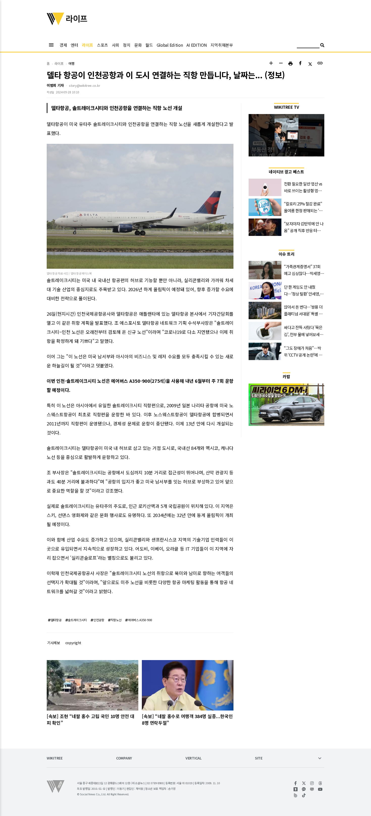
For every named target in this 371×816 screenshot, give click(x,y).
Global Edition (170, 45)
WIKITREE (55, 758)
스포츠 (102, 45)
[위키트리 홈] (55, 23)
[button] (271, 63)
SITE (258, 758)
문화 (138, 45)
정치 (126, 45)
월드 (149, 45)
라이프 (87, 45)
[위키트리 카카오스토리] (296, 789)
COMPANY (124, 758)
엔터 (74, 45)
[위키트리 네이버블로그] (312, 789)
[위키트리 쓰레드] (320, 783)
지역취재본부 (221, 45)
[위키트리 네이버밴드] (296, 795)
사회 (115, 45)
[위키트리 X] (304, 783)
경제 (63, 45)
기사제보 (53, 642)
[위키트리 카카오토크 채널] (304, 789)
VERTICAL (194, 758)
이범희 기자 (55, 85)
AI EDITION (197, 45)
